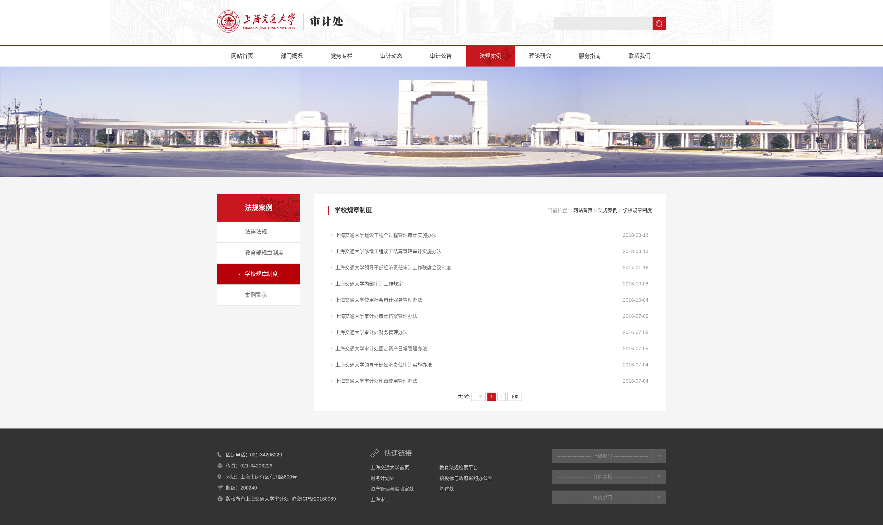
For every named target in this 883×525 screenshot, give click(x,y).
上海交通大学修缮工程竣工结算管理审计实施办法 (388, 251)
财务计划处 (382, 478)
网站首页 (242, 56)
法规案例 (490, 56)
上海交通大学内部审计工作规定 (369, 283)
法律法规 (256, 232)
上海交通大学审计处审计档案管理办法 (376, 316)
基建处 (446, 489)
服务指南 (590, 56)
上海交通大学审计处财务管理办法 (371, 332)
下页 (514, 396)
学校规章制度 (261, 274)
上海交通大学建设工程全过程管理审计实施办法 (386, 235)
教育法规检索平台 (458, 467)
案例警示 (256, 295)
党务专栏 (341, 56)
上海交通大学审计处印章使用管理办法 (376, 381)
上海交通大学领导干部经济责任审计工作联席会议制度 (393, 267)
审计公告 (441, 56)
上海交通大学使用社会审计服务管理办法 (378, 300)
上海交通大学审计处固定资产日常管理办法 (381, 348)
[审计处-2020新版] (280, 21)
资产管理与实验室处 (392, 489)
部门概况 (292, 56)
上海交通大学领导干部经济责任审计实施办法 (383, 364)
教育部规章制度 (264, 253)
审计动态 (391, 56)
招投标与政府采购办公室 (466, 478)
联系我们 (639, 56)
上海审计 (380, 499)
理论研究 (540, 56)
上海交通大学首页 (389, 467)
